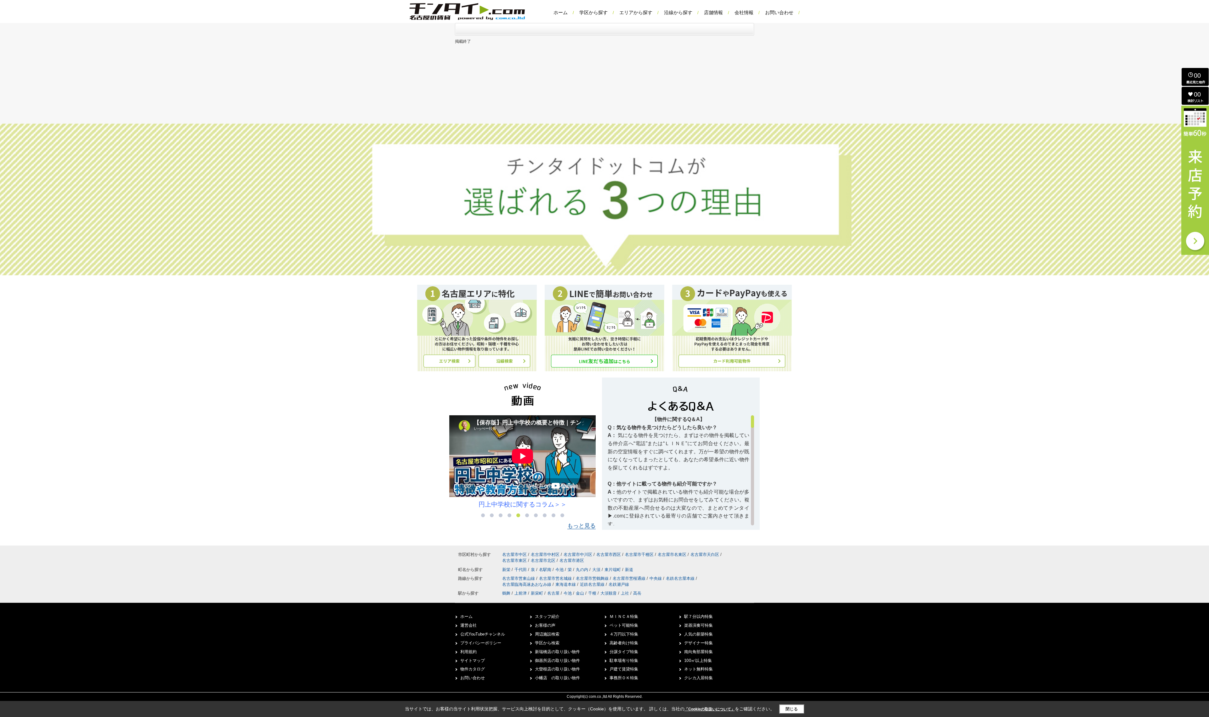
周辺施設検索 (547, 634)
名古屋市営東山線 (519, 578)
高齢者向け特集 (624, 643)
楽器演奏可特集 (698, 625)
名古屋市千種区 (639, 554)
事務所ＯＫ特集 (624, 677)
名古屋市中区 (514, 554)
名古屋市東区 (514, 560)
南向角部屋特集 (698, 651)
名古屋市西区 (608, 554)
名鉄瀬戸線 (619, 584)
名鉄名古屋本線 (681, 578)
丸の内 (582, 569)
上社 (625, 593)
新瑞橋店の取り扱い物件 (557, 651)
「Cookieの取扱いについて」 (709, 709)
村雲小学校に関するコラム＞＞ (560, 504)
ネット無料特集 (698, 669)
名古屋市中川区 (578, 554)
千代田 (521, 569)
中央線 (656, 578)
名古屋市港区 (571, 560)
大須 (597, 569)
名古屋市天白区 (704, 554)
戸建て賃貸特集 (624, 669)
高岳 (637, 593)
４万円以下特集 (624, 634)
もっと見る (581, 526)
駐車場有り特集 (624, 660)
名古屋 (553, 593)
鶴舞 (506, 593)
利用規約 (468, 651)
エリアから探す (635, 12)
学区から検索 (547, 643)
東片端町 (613, 569)
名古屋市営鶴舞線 (593, 578)
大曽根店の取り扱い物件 (557, 669)
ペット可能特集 (624, 625)
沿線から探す (678, 12)
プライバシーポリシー (480, 643)
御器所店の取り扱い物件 (557, 660)
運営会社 (468, 625)
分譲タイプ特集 (624, 651)
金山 (580, 593)
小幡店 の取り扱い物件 (557, 677)
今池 (560, 569)
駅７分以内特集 (698, 616)
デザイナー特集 (698, 643)
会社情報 (744, 12)
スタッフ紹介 (547, 616)
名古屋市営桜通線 (630, 578)
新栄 (507, 569)
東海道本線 (566, 584)
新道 (629, 569)
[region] (681, 470)
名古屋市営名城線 (556, 578)
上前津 (520, 593)
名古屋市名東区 (672, 554)
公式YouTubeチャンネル (482, 634)
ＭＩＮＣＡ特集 (624, 616)
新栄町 (537, 593)
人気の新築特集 (698, 634)
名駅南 (546, 569)
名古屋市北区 (543, 560)
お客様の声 (545, 625)
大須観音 (608, 593)
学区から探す (593, 12)
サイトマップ (472, 660)
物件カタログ (472, 669)
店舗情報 (713, 12)
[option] (560, 462)
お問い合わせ (779, 12)
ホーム (560, 12)
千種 (592, 593)
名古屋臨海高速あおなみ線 (527, 584)
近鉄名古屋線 (593, 584)
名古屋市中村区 (545, 554)
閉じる (792, 709)
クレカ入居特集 (698, 677)
